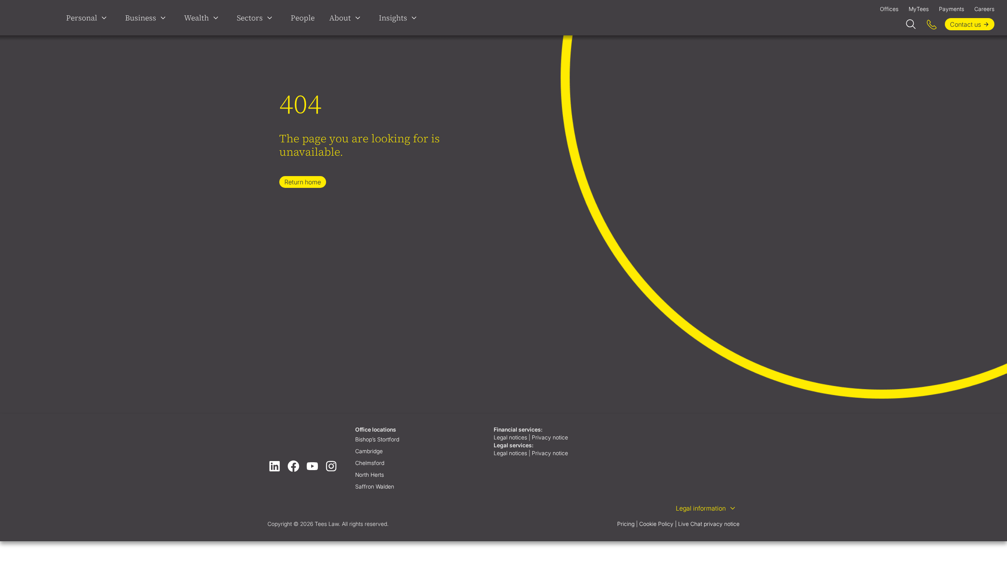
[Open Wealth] (217, 17)
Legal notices (510, 437)
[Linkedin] (274, 466)
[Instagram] (331, 466)
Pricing (625, 523)
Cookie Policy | (658, 523)
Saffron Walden (374, 486)
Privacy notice (551, 437)
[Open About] (359, 17)
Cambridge (369, 451)
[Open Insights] (416, 17)
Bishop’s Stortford (377, 439)
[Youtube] (312, 466)
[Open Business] (165, 17)
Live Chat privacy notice (709, 523)
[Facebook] (293, 466)
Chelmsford (369, 462)
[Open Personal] (106, 17)
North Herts (369, 474)
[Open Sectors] (271, 17)
